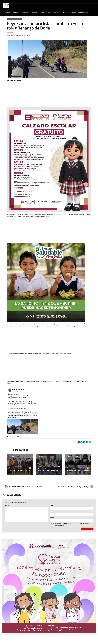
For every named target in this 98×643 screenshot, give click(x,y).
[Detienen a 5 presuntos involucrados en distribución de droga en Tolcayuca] (77, 464)
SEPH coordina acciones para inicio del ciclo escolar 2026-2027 (19, 471)
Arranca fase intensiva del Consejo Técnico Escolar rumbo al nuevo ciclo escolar (48, 470)
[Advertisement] (49, 93)
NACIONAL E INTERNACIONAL (79, 12)
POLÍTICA (35, 12)
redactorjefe (11, 35)
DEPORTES (55, 12)
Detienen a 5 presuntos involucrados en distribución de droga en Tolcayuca (78, 471)
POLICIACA (7, 12)
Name (51, 505)
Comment (7, 505)
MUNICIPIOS (25, 12)
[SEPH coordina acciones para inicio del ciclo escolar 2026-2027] (20, 464)
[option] (49, 59)
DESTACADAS (10, 19)
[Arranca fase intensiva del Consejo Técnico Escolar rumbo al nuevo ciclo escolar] (49, 464)
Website (52, 517)
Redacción (27, 468)
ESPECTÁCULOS (45, 12)
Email (51, 511)
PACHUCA (16, 12)
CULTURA (64, 12)
